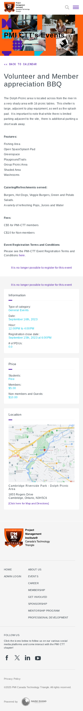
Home (8, 569)
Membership (36, 590)
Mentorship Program (44, 610)
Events (33, 576)
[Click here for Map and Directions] (29, 503)
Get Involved (37, 597)
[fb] (7, 657)
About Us (35, 569)
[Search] (67, 7)
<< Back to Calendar (20, 64)
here (22, 255)
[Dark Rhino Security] (34, 701)
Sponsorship (37, 603)
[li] (27, 657)
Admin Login (12, 576)
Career (33, 583)
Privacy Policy (12, 678)
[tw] (17, 657)
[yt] (38, 658)
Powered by (11, 701)
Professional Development (48, 617)
